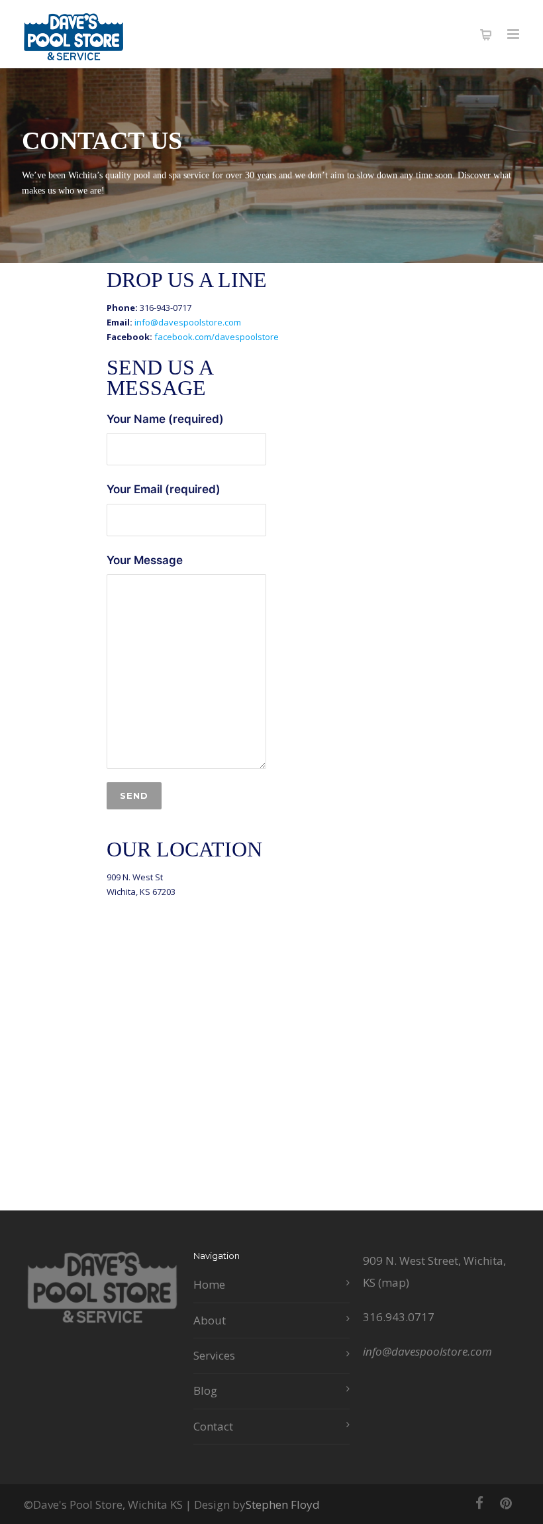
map (393, 1282)
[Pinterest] (506, 1503)
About (209, 1320)
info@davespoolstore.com (187, 322)
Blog (205, 1390)
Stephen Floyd (283, 1504)
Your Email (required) (164, 489)
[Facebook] (479, 1503)
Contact (213, 1426)
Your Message (145, 560)
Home (209, 1284)
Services (214, 1355)
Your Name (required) (165, 419)
